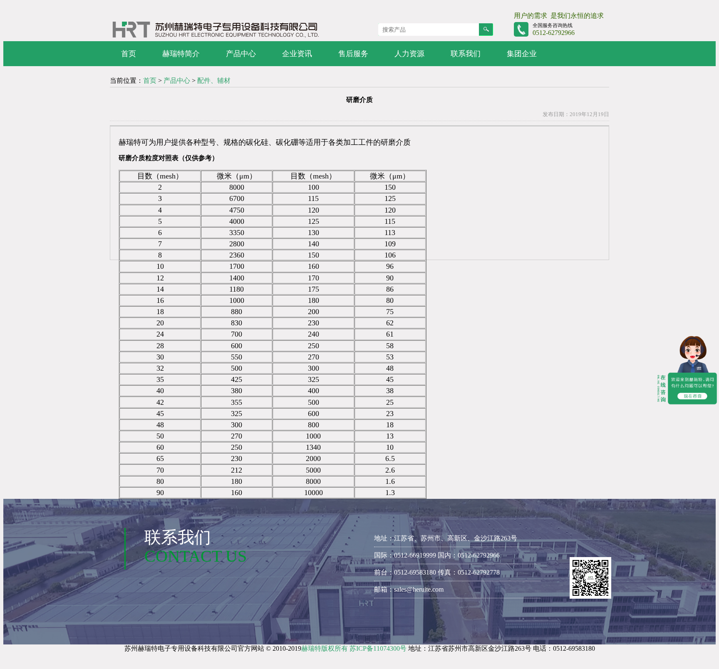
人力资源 (409, 54)
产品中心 (241, 54)
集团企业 (522, 54)
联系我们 (466, 54)
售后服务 (353, 54)
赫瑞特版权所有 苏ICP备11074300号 (354, 648)
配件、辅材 (214, 80)
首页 (128, 54)
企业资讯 (297, 54)
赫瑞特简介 (181, 54)
